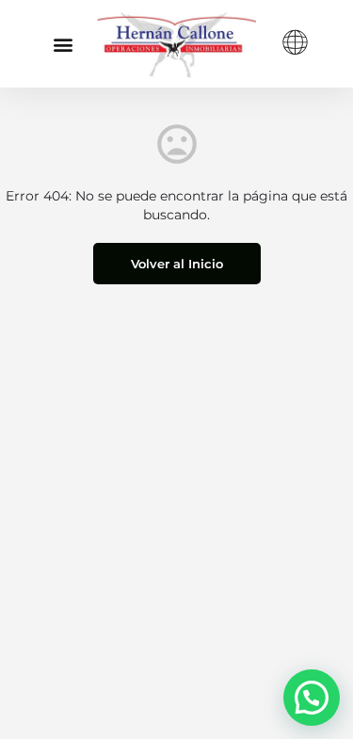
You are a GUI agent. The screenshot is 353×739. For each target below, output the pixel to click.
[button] (62, 43)
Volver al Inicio (177, 263)
